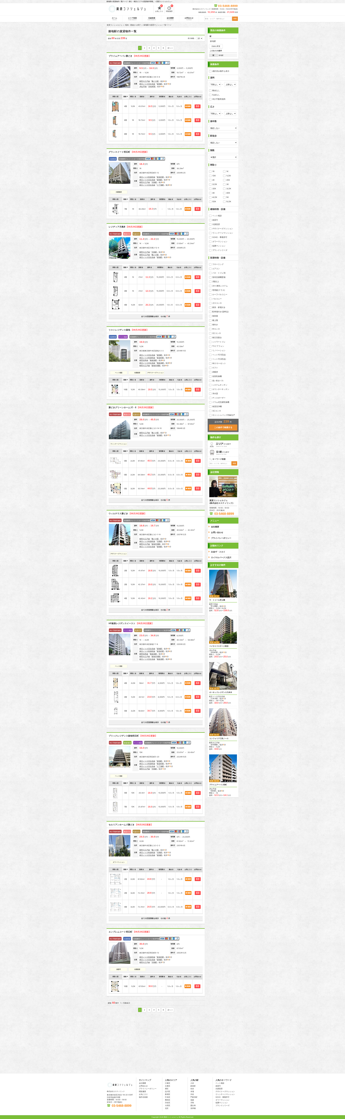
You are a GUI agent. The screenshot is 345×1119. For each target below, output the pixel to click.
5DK (214, 201)
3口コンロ (216, 411)
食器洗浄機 (217, 406)
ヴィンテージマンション (222, 233)
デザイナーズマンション (222, 228)
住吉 (192, 1088)
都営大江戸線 (144, 81)
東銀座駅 (153, 360)
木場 (192, 1091)
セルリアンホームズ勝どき (131, 824)
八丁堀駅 (160, 185)
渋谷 (192, 1094)
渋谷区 (167, 1102)
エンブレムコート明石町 (130, 932)
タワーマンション (219, 241)
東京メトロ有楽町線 (147, 177)
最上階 (215, 320)
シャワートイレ (218, 342)
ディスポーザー (218, 398)
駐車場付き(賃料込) (220, 311)
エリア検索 (132, 19)
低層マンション (218, 246)
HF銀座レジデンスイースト (131, 623)
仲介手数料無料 (218, 99)
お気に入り (159, 8)
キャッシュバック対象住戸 (223, 415)
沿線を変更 (215, 46)
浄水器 (215, 393)
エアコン (216, 268)
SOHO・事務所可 (219, 237)
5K (227, 197)
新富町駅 (160, 177)
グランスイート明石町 (129, 152)
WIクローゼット (219, 363)
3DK (214, 188)
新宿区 (167, 1094)
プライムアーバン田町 (218, 785)
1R (213, 171)
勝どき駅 (155, 81)
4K (213, 193)
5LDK (228, 201)
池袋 (192, 1100)
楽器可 (215, 220)
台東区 (167, 1086)
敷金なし (216, 90)
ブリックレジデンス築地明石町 (133, 736)
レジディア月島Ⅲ (126, 227)
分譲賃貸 (216, 224)
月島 (192, 1102)
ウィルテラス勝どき (127, 513)
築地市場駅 (156, 365)
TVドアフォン (218, 346)
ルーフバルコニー (219, 294)
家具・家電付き (218, 307)
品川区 (167, 1091)
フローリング (218, 264)
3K (227, 184)
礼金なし (216, 95)
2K (213, 180)
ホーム (114, 19)
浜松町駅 (151, 86)
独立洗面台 (217, 337)
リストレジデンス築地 (129, 330)
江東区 (167, 1083)
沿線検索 (152, 19)
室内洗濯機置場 (218, 277)
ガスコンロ (217, 303)
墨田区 (167, 1100)
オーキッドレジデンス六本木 (220, 692)
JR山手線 (143, 86)
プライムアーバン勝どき (130, 56)
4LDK (214, 197)
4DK (228, 193)
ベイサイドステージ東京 (219, 646)
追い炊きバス (218, 380)
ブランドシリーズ (219, 250)
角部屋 (215, 316)
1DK (214, 175)
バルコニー (217, 299)
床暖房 (215, 372)
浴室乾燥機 (217, 376)
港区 (166, 1088)
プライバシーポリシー (147, 1088)
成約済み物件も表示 (220, 71)
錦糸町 (193, 1086)
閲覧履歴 (169, 8)
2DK (228, 180)
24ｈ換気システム (220, 286)
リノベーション (218, 350)
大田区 (167, 1105)
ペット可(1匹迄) (219, 355)
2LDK (214, 184)
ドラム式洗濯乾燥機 (220, 402)
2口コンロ (216, 333)
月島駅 (154, 182)
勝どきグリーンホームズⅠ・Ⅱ (132, 407)
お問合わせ (189, 19)
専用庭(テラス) (218, 290)
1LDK (228, 175)
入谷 (192, 1083)
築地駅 (159, 84)
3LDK (228, 188)
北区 (166, 1108)
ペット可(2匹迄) (219, 359)
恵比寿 (193, 1105)
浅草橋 (193, 1108)
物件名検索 (143, 1097)
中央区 (167, 1097)
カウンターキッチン (220, 389)
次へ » (170, 48)
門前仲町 (193, 1097)
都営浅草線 (143, 360)
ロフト (215, 367)
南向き (215, 324)
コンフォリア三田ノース (219, 738)
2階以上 (215, 281)
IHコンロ (216, 329)
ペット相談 (217, 215)
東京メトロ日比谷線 (147, 84)
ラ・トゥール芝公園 (217, 600)
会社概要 (170, 19)
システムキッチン (219, 385)
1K (227, 171)
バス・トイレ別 (218, 273)
